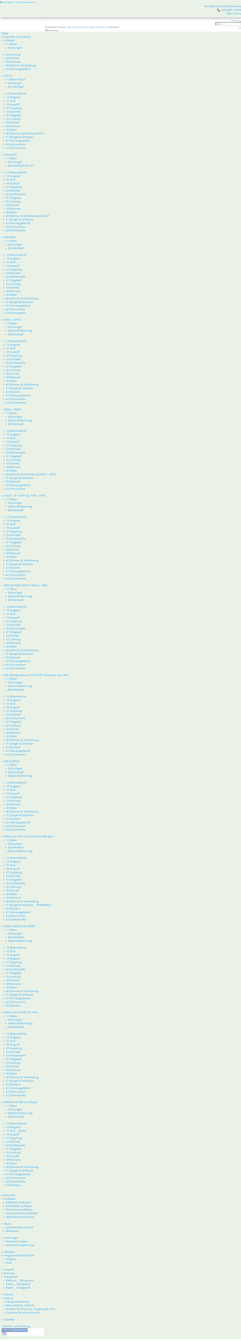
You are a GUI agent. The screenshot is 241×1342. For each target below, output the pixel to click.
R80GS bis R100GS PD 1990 (21, 1012)
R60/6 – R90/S (12, 409)
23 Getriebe (13, 111)
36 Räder (11, 130)
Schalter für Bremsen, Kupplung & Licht (30, 1309)
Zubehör (9, 1319)
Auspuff (9, 1269)
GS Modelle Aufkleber (19, 1206)
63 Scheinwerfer (16, 148)
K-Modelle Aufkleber (18, 1202)
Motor (7, 1223)
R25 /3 (8, 76)
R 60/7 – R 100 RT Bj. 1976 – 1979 (24, 495)
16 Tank (10, 101)
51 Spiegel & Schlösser (20, 137)
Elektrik (8, 1298)
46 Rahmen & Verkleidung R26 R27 (27, 216)
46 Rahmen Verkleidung (21, 65)
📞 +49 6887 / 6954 (229, 10)
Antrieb (8, 1294)
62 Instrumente (15, 144)
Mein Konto (234, 13)
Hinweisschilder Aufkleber (22, 1213)
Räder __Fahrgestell (18, 1287)
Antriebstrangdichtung (20, 1245)
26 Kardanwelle (15, 194)
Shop (5, 33)
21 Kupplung (14, 108)
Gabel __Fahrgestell (18, 1284)
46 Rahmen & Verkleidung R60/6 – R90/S (31, 474)
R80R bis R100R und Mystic (21, 1102)
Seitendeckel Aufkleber (20, 1217)
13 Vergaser (13, 97)
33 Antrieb (12, 58)
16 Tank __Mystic (16, 1131)
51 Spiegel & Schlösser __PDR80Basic (28, 905)
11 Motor (11, 44)
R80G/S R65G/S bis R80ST (19, 926)
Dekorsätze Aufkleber (19, 1209)
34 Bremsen (13, 62)
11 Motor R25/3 (15, 79)
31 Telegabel (13, 115)
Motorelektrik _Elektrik (20, 1305)
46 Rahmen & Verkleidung (22, 298)
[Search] (4, 1334)
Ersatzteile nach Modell (16, 37)
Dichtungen (15, 47)
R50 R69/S (10, 237)
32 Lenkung (13, 54)
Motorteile (12, 1231)
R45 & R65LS (12, 761)
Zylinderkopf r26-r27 (20, 165)
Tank (9, 1263)
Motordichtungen (17, 1241)
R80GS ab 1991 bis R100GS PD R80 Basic (29, 836)
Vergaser (11, 1259)
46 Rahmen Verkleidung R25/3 (25, 133)
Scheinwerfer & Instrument (23, 1312)
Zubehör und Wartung (16, 1326)
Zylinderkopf (16, 87)
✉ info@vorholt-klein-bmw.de (222, 6)
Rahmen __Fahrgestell (19, 1280)
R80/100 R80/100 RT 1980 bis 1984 (25, 585)
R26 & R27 (10, 155)
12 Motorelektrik (16, 93)
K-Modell (9, 40)
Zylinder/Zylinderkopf (19, 1227)
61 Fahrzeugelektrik (18, 69)
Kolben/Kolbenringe (20, 330)
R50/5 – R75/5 (12, 320)
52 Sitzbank (13, 392)
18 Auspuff (12, 104)
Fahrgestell (11, 1277)
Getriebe (9, 1252)
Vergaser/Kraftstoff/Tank (19, 1255)
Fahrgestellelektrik (17, 1302)
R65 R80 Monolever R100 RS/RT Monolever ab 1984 (36, 675)
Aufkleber (10, 1199)
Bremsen (9, 1273)
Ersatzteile (8, 1195)
